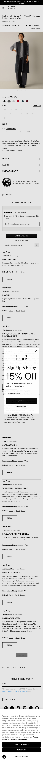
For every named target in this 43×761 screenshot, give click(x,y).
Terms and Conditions (19, 739)
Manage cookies (21, 757)
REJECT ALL (21, 750)
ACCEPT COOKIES (21, 744)
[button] (4, 756)
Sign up (21, 401)
